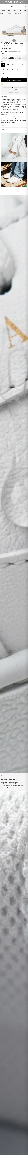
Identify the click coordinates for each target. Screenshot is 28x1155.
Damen (4, 10)
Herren (8, 10)
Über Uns (19, 10)
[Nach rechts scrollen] (25, 57)
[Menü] (2, 6)
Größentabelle (4, 77)
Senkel (24, 10)
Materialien (3, 129)
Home (1, 13)
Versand (3, 125)
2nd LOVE (13, 10)
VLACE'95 (7, 13)
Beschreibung (4, 96)
